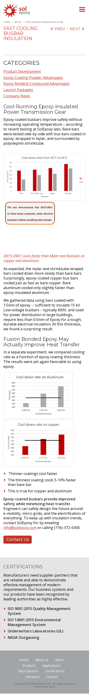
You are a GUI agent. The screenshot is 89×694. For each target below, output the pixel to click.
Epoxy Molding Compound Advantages (36, 83)
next (76, 29)
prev (59, 29)
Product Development (22, 71)
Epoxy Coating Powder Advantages (33, 77)
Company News (16, 95)
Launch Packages (18, 89)
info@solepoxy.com (20, 527)
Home (6, 22)
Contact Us (17, 539)
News (17, 22)
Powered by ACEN (44, 686)
